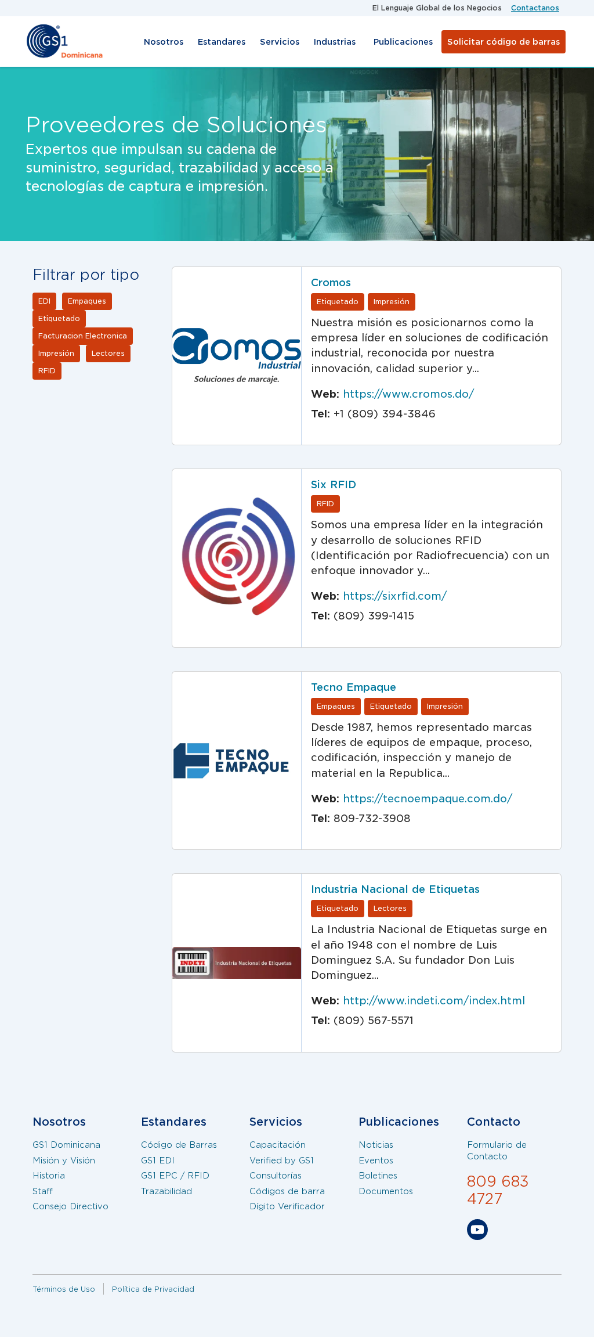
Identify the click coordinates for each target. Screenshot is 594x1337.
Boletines (377, 1175)
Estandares (221, 41)
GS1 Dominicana (66, 1144)
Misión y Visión (63, 1160)
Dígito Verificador (287, 1206)
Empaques (87, 301)
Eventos (375, 1160)
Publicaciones (403, 41)
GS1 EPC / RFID (175, 1175)
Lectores (108, 353)
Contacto (493, 1122)
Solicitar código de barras (503, 41)
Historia (48, 1175)
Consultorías (275, 1175)
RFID (47, 370)
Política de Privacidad (153, 1289)
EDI (44, 301)
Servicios (279, 41)
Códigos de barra (287, 1191)
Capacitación (277, 1144)
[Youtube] (477, 1232)
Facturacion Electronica (82, 335)
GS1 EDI (158, 1160)
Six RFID (333, 484)
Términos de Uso (63, 1289)
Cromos (331, 282)
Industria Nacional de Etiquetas (395, 889)
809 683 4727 (498, 1190)
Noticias (375, 1144)
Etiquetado (59, 318)
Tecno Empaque (353, 687)
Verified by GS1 (281, 1160)
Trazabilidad (166, 1191)
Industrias (335, 41)
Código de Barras (179, 1144)
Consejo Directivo (70, 1206)
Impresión (56, 353)
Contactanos (535, 7)
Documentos (385, 1191)
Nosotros (163, 41)
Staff (42, 1191)
